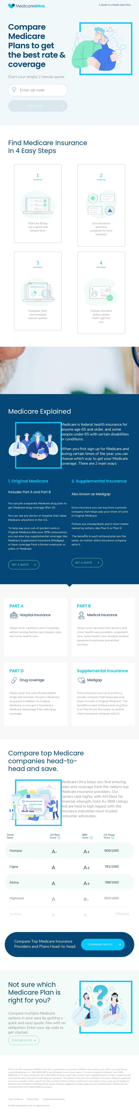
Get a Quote (20, 564)
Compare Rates (100, 944)
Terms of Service (15, 1099)
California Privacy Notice (54, 1099)
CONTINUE (35, 106)
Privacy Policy (33, 1099)
